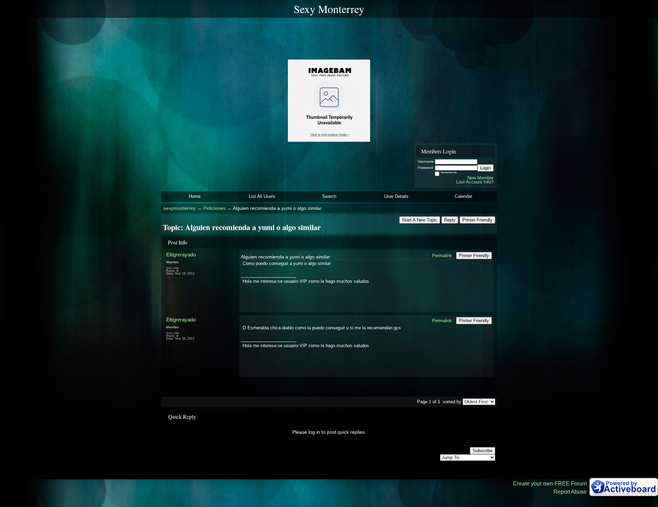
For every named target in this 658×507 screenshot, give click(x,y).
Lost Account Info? (475, 182)
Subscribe (482, 450)
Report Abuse (570, 492)
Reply (449, 220)
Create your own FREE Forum (550, 483)
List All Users (262, 196)
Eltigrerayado (181, 254)
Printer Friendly (477, 220)
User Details (396, 196)
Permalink (442, 255)
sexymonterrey (179, 208)
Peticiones (214, 208)
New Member (480, 177)
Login (485, 167)
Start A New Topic (419, 220)
